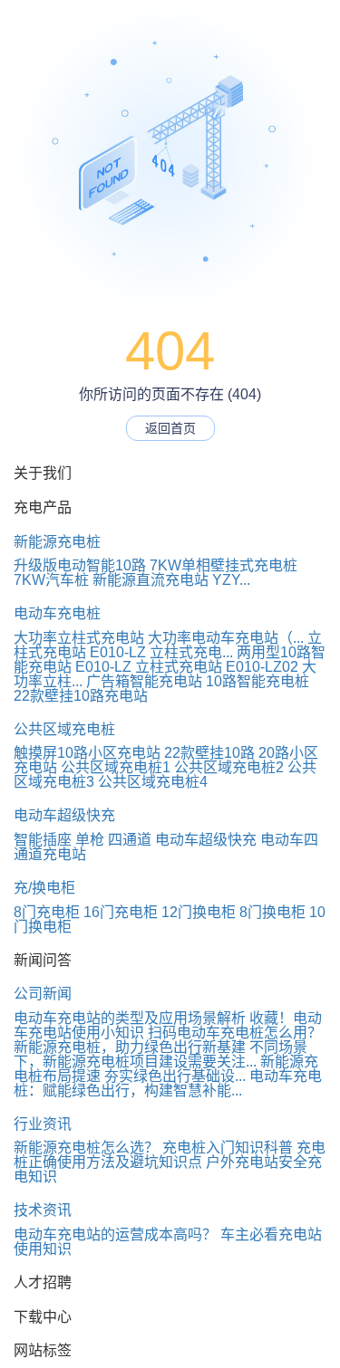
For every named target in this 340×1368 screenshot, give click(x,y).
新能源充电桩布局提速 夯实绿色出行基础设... (166, 1069)
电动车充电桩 (57, 613)
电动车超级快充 (64, 815)
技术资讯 (43, 1210)
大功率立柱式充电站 (79, 638)
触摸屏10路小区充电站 (87, 753)
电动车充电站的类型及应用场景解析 (130, 1018)
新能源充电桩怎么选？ (86, 1147)
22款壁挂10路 (209, 753)
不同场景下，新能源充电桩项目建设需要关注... (160, 1054)
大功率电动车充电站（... (226, 638)
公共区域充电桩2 (229, 767)
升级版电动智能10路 (80, 565)
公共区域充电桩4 (153, 781)
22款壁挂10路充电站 (81, 695)
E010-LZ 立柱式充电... (161, 652)
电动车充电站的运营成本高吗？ (115, 1234)
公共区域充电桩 (64, 729)
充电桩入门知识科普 (227, 1147)
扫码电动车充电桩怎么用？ (235, 1032)
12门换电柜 (198, 912)
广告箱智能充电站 (144, 681)
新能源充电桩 (57, 542)
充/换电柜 (44, 887)
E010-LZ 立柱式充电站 (148, 666)
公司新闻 (43, 993)
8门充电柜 (47, 912)
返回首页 (170, 428)
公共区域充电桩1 (115, 767)
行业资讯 (43, 1124)
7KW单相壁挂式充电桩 (223, 565)
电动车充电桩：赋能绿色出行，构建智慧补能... (168, 1083)
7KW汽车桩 (51, 580)
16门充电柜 (120, 912)
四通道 (129, 839)
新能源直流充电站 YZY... (171, 580)
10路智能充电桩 (257, 681)
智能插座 (43, 839)
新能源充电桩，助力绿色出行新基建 (130, 1047)
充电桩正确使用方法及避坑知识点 (169, 1155)
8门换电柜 (272, 912)
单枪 (89, 839)
